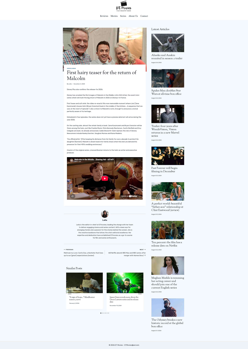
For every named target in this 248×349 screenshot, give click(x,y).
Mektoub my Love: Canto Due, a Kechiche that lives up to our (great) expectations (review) (83, 253)
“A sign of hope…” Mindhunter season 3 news (82, 298)
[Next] (140, 292)
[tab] (100, 313)
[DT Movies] (124, 6)
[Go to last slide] (69, 292)
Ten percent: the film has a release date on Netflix (166, 244)
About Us (133, 16)
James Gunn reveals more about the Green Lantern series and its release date (124, 299)
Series (123, 16)
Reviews (104, 16)
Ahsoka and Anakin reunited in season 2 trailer (166, 57)
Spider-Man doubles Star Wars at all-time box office (166, 92)
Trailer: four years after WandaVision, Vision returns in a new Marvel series (165, 131)
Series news (71, 68)
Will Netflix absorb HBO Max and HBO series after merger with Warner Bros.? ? (127, 253)
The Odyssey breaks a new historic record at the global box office (167, 323)
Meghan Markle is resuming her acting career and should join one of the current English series (167, 283)
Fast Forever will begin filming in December (164, 169)
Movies (114, 16)
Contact (144, 16)
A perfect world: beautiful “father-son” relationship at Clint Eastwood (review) (167, 207)
